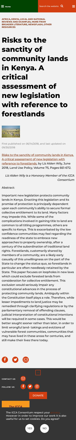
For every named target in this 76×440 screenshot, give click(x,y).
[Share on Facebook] (5, 360)
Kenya (15, 19)
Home (8, 7)
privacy (55, 412)
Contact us (8, 379)
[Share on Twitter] (15, 360)
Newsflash (35, 24)
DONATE (38, 395)
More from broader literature (24, 23)
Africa (6, 19)
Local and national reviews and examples (23, 20)
